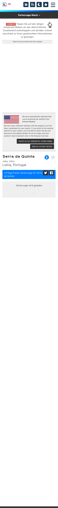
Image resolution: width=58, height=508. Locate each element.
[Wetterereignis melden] (32, 4)
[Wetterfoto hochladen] (26, 4)
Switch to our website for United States (35, 141)
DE (9, 4)
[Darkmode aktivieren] (39, 4)
